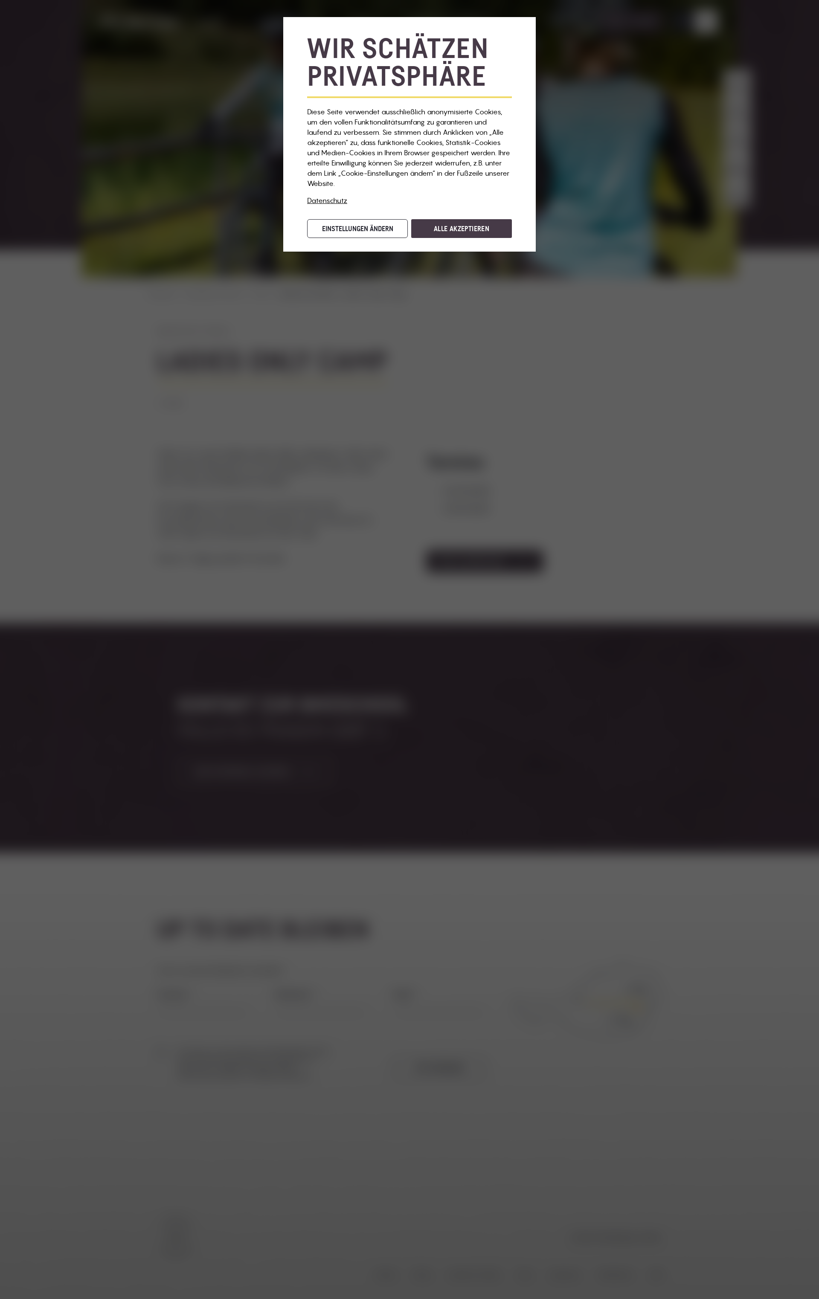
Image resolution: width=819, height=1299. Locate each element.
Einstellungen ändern (357, 228)
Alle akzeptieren (461, 228)
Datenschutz (327, 200)
